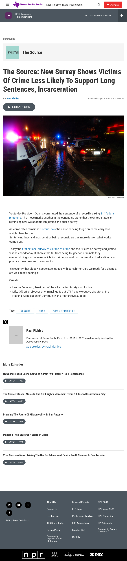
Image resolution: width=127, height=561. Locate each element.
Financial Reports (80, 502)
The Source (32, 52)
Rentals (76, 537)
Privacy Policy (53, 530)
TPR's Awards (105, 523)
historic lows (47, 229)
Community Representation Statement (54, 538)
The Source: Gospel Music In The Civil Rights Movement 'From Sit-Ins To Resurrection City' (54, 394)
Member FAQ (78, 530)
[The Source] (12, 52)
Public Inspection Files (83, 516)
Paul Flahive (13, 98)
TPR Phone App (106, 516)
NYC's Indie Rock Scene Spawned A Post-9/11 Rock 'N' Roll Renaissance (43, 373)
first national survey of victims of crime (46, 249)
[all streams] (122, 15)
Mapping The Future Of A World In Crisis (25, 434)
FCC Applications (80, 523)
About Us (51, 502)
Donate (114, 4)
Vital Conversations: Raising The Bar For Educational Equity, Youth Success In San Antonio (54, 455)
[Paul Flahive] (16, 335)
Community (9, 38)
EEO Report (77, 509)
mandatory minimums (64, 311)
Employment (53, 516)
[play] (8, 15)
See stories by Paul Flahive (43, 346)
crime (42, 311)
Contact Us (52, 509)
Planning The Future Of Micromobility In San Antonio (33, 414)
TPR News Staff (106, 509)
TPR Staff (103, 502)
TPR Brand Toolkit (55, 523)
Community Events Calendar (107, 530)
